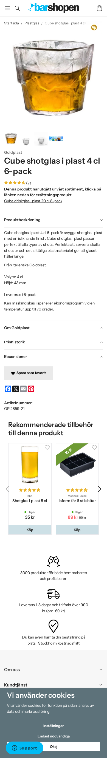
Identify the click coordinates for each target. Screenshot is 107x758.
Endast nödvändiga (54, 736)
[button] (30, 529)
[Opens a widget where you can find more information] (24, 748)
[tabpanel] (53, 274)
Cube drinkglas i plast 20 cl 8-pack (33, 200)
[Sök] (17, 8)
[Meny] (7, 8)
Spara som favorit (30, 373)
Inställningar (53, 725)
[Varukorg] (99, 8)
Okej (53, 746)
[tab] (53, 220)
